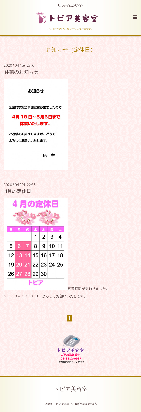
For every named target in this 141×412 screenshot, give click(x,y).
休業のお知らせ (22, 72)
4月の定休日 (18, 191)
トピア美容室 (70, 389)
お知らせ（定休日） (71, 49)
